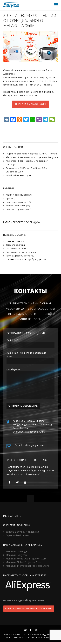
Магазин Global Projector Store (24, 562)
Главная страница (15, 241)
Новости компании (16, 205)
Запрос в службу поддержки (22, 531)
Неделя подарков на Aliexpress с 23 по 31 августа (31, 153)
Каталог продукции (16, 245)
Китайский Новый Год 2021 (20, 175)
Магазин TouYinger (17, 551)
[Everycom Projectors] (11, 4)
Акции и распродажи (17, 194)
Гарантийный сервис (17, 248)
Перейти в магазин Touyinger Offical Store (28, 608)
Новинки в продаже (16, 202)
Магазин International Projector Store (27, 565)
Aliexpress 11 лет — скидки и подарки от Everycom (32, 157)
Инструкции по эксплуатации (21, 252)
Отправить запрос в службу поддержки (26, 259)
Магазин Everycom (16, 555)
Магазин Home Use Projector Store (26, 558)
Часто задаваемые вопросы (20, 255)
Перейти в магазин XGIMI (30, 104)
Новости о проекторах (17, 209)
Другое (9, 198)
